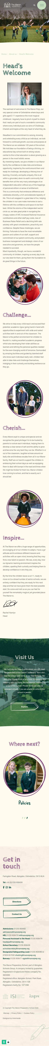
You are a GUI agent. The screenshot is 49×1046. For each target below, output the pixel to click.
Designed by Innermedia (12, 1018)
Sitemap (6, 1013)
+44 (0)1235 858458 (14, 882)
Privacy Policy (16, 1013)
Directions (16, 901)
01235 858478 (12, 935)
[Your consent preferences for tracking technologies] (8, 1042)
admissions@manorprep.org (14, 932)
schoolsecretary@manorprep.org (16, 948)
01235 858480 (36, 952)
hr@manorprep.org (26, 935)
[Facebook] (3, 887)
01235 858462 (20, 928)
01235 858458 (24, 945)
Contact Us (17, 914)
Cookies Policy (29, 1013)
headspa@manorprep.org (13, 942)
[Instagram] (7, 887)
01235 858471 (16, 958)
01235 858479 (36, 938)
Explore (24, 707)
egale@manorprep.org (32, 958)
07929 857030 (9, 955)
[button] (22, 817)
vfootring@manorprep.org (25, 955)
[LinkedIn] (10, 887)
